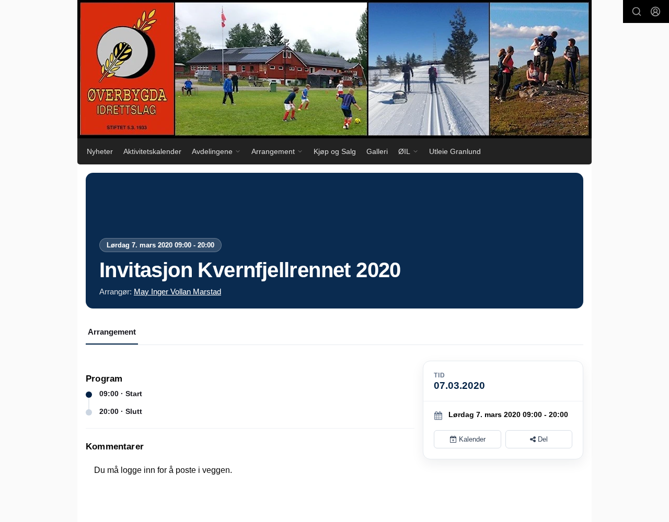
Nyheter (100, 151)
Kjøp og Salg (335, 151)
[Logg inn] (655, 11)
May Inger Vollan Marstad (177, 291)
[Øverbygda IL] (334, 69)
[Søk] (636, 11)
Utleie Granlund (455, 151)
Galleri (377, 151)
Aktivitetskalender (152, 151)
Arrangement (112, 331)
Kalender (471, 439)
